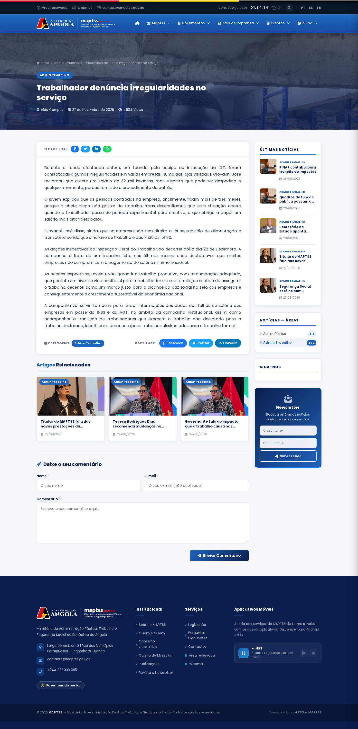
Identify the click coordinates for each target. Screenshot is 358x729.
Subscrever (290, 456)
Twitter (203, 343)
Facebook (175, 343)
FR (319, 8)
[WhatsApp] (107, 149)
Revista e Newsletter (156, 672)
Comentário (48, 499)
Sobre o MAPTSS (152, 624)
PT (303, 8)
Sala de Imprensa (238, 23)
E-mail (152, 475)
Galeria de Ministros (155, 655)
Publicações (149, 663)
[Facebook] (75, 149)
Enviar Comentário (222, 555)
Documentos (193, 23)
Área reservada (202, 655)
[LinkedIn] (96, 149)
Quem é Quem (152, 633)
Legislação (197, 624)
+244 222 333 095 (62, 670)
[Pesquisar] (289, 7)
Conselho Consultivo (148, 644)
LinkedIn (230, 343)
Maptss (158, 23)
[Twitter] (85, 149)
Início (44, 63)
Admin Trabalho (66, 63)
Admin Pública (274, 333)
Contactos (197, 646)
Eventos (278, 23)
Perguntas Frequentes (197, 635)
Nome (43, 475)
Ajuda (307, 23)
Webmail (196, 663)
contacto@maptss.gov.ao (69, 659)
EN (311, 8)
